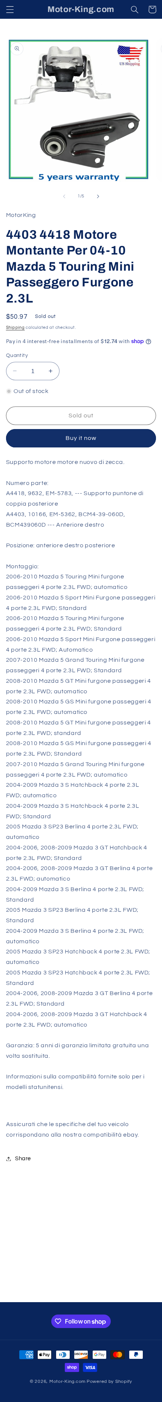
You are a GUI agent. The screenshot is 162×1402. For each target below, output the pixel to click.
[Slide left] (64, 196)
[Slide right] (98, 196)
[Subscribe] (138, 1293)
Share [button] (23, 1158)
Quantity (17, 355)
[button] (9, 9)
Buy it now (81, 438)
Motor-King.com (67, 1381)
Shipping (15, 327)
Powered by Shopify (109, 1381)
